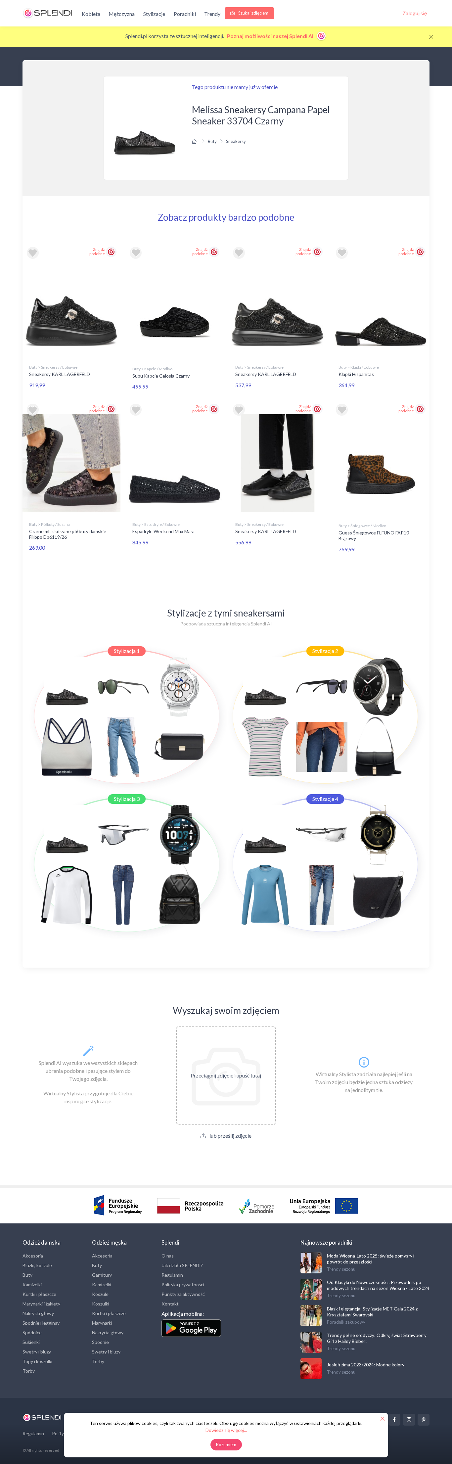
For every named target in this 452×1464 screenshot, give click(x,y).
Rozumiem (226, 1444)
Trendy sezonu (341, 1269)
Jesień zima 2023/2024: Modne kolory (365, 1364)
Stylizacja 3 (127, 799)
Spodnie (100, 1342)
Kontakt (170, 1303)
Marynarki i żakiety (41, 1303)
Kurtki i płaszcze (39, 1294)
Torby (29, 1371)
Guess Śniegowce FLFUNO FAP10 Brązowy (374, 535)
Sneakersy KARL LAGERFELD (59, 374)
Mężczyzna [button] (122, 14)
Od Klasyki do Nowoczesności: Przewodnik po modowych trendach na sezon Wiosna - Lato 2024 (378, 1285)
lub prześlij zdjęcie (229, 1135)
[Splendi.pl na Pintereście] (423, 1420)
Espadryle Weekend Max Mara (163, 531)
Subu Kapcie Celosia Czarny (161, 376)
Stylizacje (154, 14)
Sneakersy (236, 141)
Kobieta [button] (91, 14)
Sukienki (31, 1342)
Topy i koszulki (37, 1361)
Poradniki (185, 14)
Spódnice (32, 1332)
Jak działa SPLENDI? (182, 1265)
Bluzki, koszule (37, 1265)
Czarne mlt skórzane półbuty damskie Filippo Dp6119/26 (67, 534)
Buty (212, 141)
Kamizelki (32, 1284)
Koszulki (100, 1303)
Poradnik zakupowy (346, 1322)
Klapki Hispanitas (356, 374)
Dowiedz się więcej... (226, 1430)
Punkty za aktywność (183, 1294)
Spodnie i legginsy (41, 1323)
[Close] (431, 36)
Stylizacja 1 (127, 651)
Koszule (100, 1294)
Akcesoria (33, 1255)
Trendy (212, 14)
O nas (167, 1255)
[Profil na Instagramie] (409, 1420)
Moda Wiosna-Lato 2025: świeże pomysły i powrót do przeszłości (370, 1258)
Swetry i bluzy (37, 1351)
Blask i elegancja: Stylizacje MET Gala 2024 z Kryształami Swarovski (372, 1311)
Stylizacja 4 (325, 799)
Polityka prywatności (182, 1284)
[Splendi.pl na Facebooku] (394, 1420)
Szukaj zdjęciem (252, 13)
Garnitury (102, 1275)
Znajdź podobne (97, 251)
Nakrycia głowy (38, 1313)
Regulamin (172, 1275)
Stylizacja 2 (325, 651)
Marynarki (102, 1323)
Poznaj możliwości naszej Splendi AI (270, 36)
